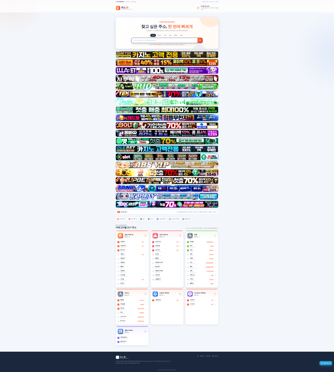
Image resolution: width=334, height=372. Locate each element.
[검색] (199, 40)
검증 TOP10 (187, 219)
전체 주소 (128, 1)
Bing (181, 35)
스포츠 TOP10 (162, 219)
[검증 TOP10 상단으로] (145, 331)
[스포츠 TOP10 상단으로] (180, 293)
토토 (144, 219)
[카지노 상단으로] (145, 293)
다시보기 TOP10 (175, 219)
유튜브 (175, 35)
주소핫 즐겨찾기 (120, 1)
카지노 (151, 219)
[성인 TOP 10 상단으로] (145, 235)
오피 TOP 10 (134, 219)
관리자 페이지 (215, 356)
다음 (170, 35)
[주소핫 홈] (125, 8)
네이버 (159, 35)
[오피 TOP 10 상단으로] (180, 235)
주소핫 (153, 35)
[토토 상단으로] (215, 235)
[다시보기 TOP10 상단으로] (215, 293)
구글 (165, 35)
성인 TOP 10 (122, 219)
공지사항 (134, 1)
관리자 (216, 1)
